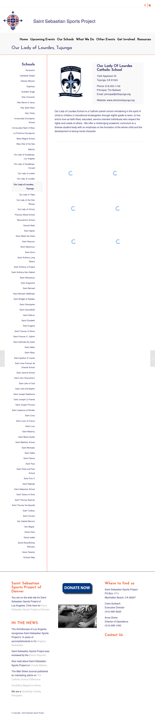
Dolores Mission (28, 80)
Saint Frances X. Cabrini (24, 336)
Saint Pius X (29, 478)
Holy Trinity (30, 113)
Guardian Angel (28, 91)
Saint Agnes (29, 230)
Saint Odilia (30, 452)
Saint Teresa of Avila (25, 494)
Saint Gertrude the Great (24, 341)
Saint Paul (30, 463)
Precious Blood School (25, 214)
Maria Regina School (26, 138)
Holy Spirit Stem (27, 107)
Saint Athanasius (27, 277)
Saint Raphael (29, 483)
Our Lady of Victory (26, 209)
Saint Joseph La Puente (24, 399)
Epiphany (31, 86)
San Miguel (29, 526)
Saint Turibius (29, 510)
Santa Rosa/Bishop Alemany (26, 544)
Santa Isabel (29, 537)
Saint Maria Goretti (26, 436)
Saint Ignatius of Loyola (24, 357)
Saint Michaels (28, 447)
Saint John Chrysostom (24, 377)
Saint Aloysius (28, 241)
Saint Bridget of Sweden (24, 298)
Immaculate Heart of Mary (23, 127)
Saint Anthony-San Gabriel (23, 272)
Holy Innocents (28, 96)
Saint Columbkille (27, 309)
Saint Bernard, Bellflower (24, 293)
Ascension (30, 70)
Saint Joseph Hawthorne (24, 394)
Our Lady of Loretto (26, 173)
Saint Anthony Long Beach (26, 259)
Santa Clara (30, 531)
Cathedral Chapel (27, 75)
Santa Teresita (28, 552)
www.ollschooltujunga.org (121, 100)
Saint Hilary (30, 352)
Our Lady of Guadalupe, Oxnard (24, 165)
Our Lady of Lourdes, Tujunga (24, 186)
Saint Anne (30, 252)
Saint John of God (27, 383)
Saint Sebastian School (24, 489)
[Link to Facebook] (145, 5)
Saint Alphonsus (27, 246)
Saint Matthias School (25, 442)
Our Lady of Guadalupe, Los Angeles (24, 156)
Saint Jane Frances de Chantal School (25, 365)
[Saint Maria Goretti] (2, 358)
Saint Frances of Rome (25, 331)
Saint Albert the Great (25, 236)
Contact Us (114, 635)
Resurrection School (26, 219)
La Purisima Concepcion (24, 133)
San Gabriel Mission (26, 521)
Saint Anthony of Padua (24, 266)
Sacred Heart (29, 225)
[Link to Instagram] (149, 5)
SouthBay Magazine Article (26, 685)
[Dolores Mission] (152, 358)
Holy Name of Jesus (26, 102)
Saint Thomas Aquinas (25, 499)
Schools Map (29, 557)
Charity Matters (39, 665)
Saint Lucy (30, 426)
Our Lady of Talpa (27, 194)
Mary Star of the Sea (25, 143)
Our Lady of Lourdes (26, 178)
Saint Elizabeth (28, 320)
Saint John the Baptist (25, 388)
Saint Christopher (27, 304)
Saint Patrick (29, 458)
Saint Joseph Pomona (25, 404)
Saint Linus (30, 415)
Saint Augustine (28, 282)
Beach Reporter (37, 655)
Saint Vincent (29, 515)
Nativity (31, 149)
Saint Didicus (29, 315)
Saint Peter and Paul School (26, 471)
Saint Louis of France (25, 420)
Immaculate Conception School (24, 120)
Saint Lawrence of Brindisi (23, 410)
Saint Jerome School (25, 372)
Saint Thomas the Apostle (23, 505)
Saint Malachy (28, 431)
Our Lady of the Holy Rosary (26, 202)
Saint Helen (30, 347)
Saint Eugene (29, 325)
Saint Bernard (29, 288)
